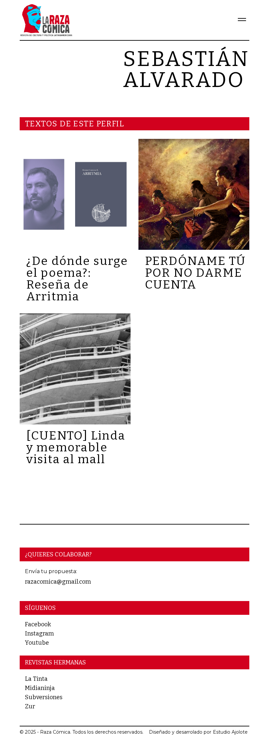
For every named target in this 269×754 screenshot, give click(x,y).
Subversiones (43, 697)
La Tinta (36, 679)
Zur (30, 706)
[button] (239, 20)
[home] (46, 20)
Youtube (37, 643)
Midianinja (40, 688)
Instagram (39, 633)
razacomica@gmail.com (58, 582)
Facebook (38, 624)
